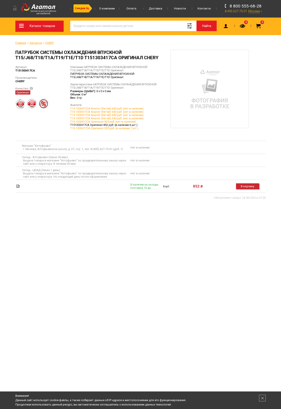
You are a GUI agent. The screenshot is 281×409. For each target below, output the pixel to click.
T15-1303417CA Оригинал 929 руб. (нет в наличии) (103, 121)
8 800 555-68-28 (245, 6)
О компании (107, 8)
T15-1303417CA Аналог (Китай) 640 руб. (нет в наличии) (107, 108)
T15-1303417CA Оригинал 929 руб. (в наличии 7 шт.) (104, 128)
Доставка (155, 8)
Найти (206, 26)
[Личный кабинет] (226, 27)
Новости (180, 8)
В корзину (247, 186)
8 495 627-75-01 (236, 11)
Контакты (204, 8)
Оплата (131, 8)
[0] (243, 27)
